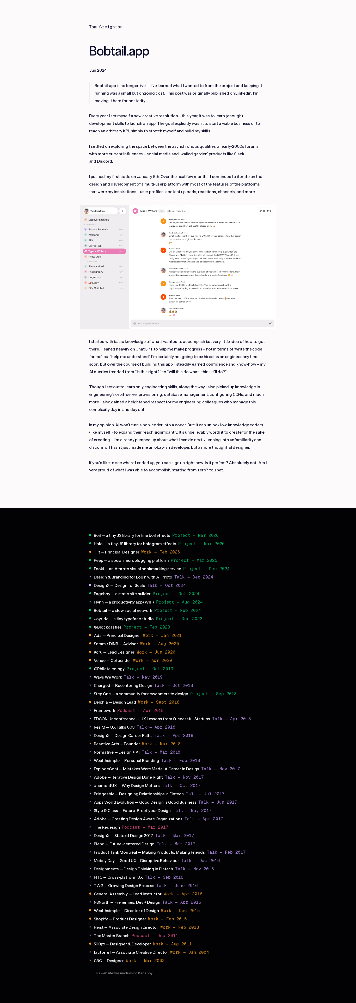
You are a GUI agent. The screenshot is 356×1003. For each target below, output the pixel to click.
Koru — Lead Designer (114, 652)
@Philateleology (109, 669)
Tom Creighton (106, 26)
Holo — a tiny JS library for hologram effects (135, 544)
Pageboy (145, 973)
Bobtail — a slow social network (123, 610)
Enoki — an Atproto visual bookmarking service (137, 569)
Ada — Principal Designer (117, 635)
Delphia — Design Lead (115, 702)
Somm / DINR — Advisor (116, 644)
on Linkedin (240, 93)
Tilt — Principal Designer (116, 552)
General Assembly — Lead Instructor (128, 894)
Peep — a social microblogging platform (131, 560)
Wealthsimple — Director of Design (126, 911)
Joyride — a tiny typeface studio (124, 619)
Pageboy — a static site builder (122, 594)
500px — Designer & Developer (122, 944)
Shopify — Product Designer (120, 919)
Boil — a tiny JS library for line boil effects (132, 535)
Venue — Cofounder (112, 661)
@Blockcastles (108, 627)
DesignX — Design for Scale (119, 585)
